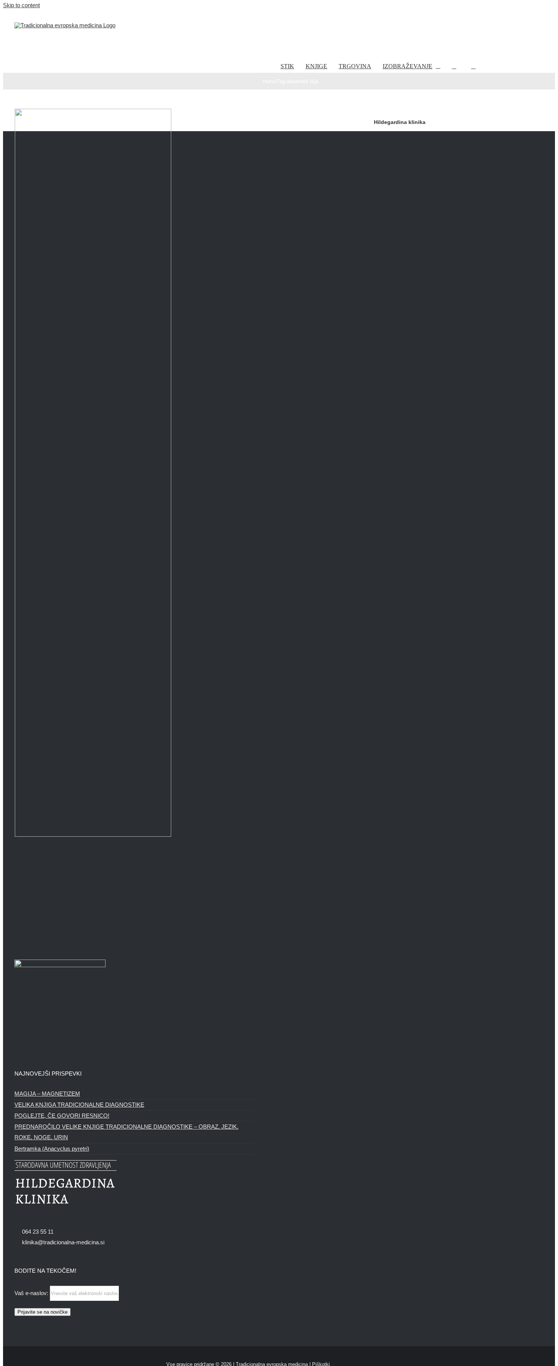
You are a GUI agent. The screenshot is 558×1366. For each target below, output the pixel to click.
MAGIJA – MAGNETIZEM (47, 1093)
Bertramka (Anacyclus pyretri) (51, 1148)
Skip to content (21, 5)
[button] (473, 66)
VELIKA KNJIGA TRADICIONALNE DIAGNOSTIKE (79, 1104)
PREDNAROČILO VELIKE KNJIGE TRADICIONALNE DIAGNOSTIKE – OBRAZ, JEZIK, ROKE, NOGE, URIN (126, 1131)
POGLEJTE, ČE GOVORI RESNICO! (61, 1115)
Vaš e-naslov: (32, 1293)
